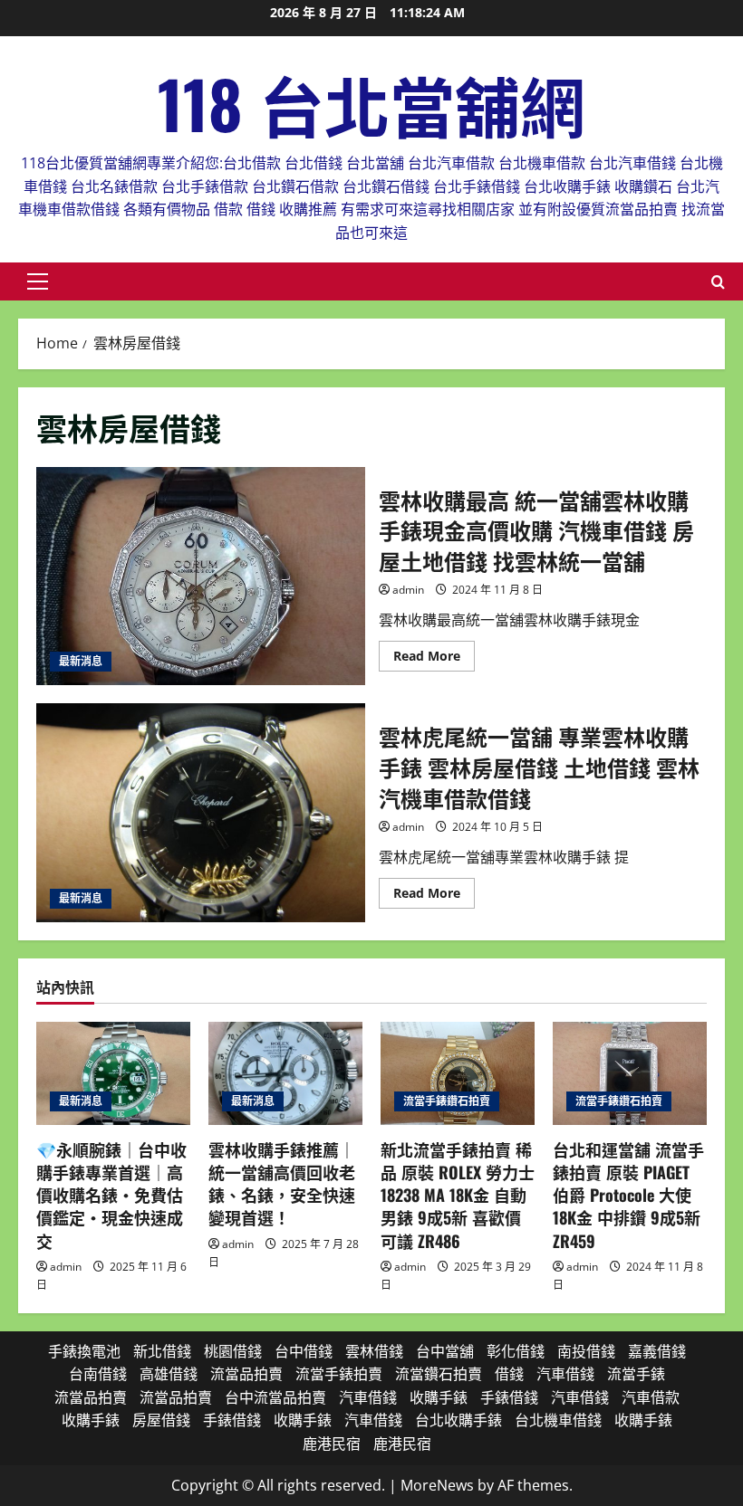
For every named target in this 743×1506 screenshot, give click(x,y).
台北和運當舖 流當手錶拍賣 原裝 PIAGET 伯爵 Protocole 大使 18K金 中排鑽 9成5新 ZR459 (628, 1195)
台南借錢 (98, 1374)
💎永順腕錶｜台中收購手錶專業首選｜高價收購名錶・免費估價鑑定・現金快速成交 (111, 1195)
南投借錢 (586, 1351)
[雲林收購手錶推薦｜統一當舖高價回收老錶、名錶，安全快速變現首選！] (285, 1073)
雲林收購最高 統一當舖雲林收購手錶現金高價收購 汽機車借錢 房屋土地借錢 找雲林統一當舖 (200, 576)
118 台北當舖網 (371, 102)
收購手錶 (439, 1397)
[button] (37, 281)
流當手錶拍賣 (338, 1374)
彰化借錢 (516, 1351)
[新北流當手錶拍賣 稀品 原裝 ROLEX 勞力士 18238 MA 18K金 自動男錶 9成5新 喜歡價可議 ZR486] (458, 1073)
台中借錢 (304, 1351)
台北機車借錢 (558, 1420)
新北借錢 (162, 1351)
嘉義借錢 (657, 1351)
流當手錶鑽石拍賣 (446, 1101)
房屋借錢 (161, 1420)
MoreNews (437, 1485)
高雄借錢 (169, 1374)
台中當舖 (445, 1351)
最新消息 (80, 661)
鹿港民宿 (332, 1444)
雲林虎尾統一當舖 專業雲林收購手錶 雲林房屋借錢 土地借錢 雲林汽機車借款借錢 (200, 812)
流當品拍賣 (246, 1374)
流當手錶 (636, 1374)
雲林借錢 (374, 1351)
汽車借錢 (565, 1374)
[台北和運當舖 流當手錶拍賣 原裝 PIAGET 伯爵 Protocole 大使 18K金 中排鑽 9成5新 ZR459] (630, 1073)
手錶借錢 (509, 1397)
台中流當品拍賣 (275, 1397)
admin (408, 589)
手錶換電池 (84, 1351)
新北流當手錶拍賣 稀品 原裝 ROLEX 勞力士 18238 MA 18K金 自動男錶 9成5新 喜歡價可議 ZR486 (458, 1195)
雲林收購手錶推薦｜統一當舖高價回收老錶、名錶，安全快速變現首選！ (281, 1184)
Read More (434, 659)
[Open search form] (718, 282)
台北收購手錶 (458, 1420)
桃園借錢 (233, 1351)
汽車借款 (651, 1397)
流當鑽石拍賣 (438, 1374)
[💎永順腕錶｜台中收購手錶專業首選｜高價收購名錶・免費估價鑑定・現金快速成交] (113, 1073)
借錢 (509, 1374)
